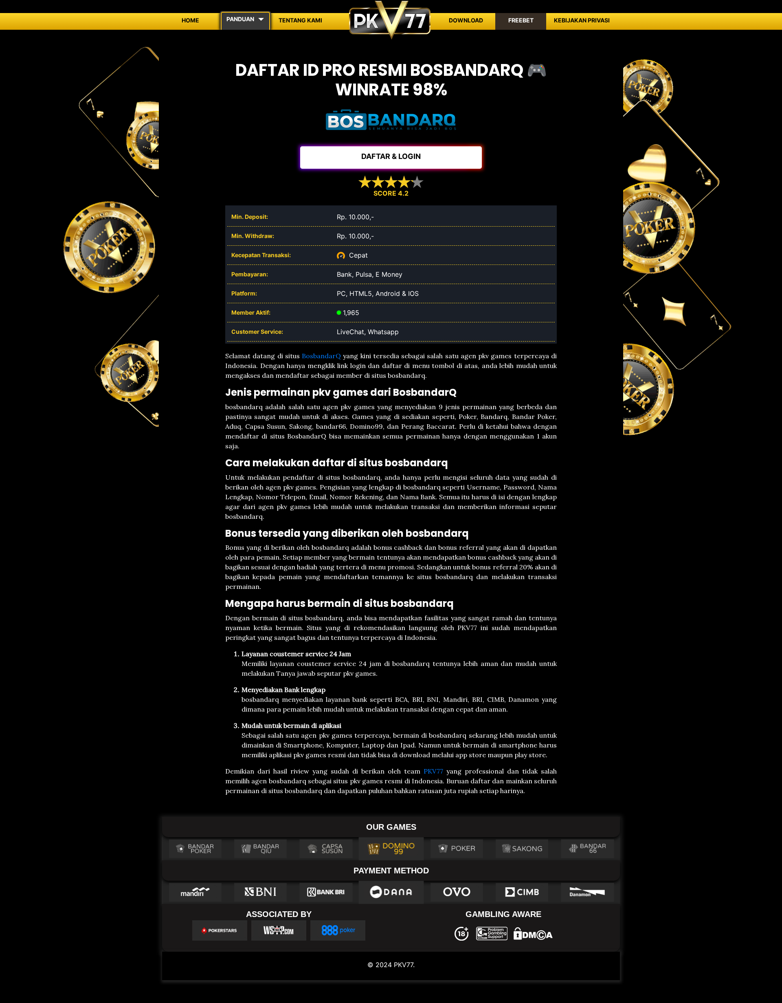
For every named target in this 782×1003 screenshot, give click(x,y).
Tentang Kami (300, 20)
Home (190, 20)
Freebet (521, 20)
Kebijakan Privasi (582, 20)
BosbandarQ (321, 356)
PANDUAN (240, 18)
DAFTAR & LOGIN (391, 156)
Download (466, 20)
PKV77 (433, 771)
